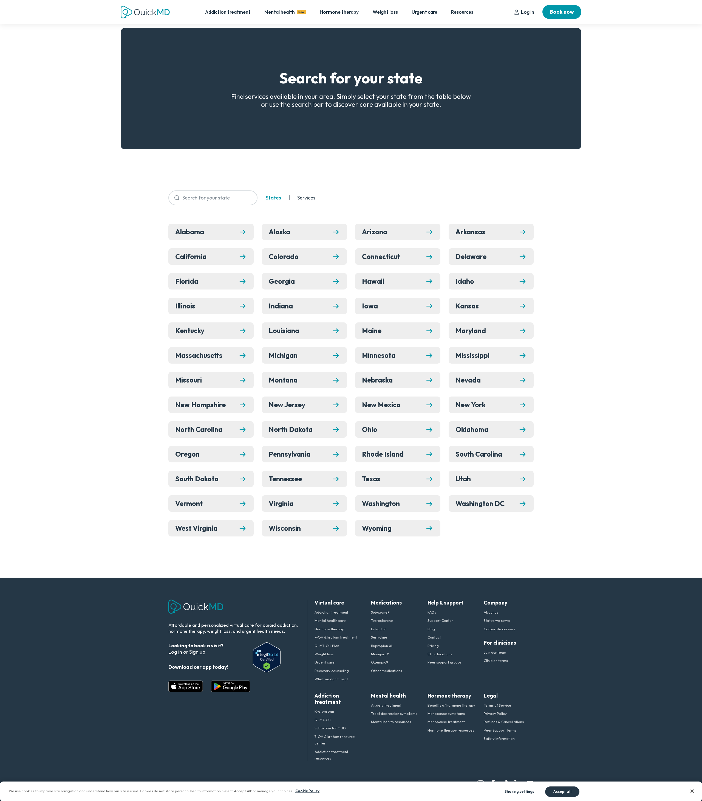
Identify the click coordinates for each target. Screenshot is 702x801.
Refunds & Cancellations (504, 722)
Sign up (197, 652)
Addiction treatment (228, 12)
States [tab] (273, 198)
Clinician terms (496, 660)
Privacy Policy (495, 713)
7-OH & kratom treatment (336, 637)
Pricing (433, 645)
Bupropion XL (382, 645)
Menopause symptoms (446, 713)
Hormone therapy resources (451, 730)
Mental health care (330, 620)
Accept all (562, 791)
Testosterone (382, 620)
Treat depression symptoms (394, 713)
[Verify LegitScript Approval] (267, 657)
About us (491, 612)
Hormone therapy (339, 12)
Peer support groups (445, 662)
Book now (562, 12)
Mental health (284, 12)
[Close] (692, 791)
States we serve (497, 620)
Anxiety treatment (386, 705)
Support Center (440, 620)
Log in (527, 12)
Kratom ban (324, 711)
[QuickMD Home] (145, 12)
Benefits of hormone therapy (451, 705)
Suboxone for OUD (330, 728)
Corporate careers (499, 629)
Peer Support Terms (500, 730)
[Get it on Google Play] (230, 686)
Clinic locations (440, 654)
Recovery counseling (332, 670)
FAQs (432, 612)
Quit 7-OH (323, 720)
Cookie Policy (307, 790)
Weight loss (385, 12)
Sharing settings (519, 791)
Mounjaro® (380, 654)
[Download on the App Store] (185, 686)
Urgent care (424, 12)
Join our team (495, 652)
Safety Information (499, 738)
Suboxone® (380, 612)
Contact (434, 637)
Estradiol (378, 629)
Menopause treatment (446, 722)
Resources (462, 12)
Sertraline (379, 637)
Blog (431, 629)
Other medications (386, 670)
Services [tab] (306, 198)
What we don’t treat (331, 679)
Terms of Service (497, 705)
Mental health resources (391, 722)
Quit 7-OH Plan (327, 645)
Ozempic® (379, 662)
